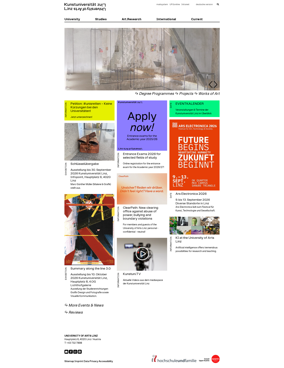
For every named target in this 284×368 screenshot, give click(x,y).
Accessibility (106, 361)
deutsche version (204, 4)
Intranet (185, 4)
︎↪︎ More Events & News (84, 305)
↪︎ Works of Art (207, 94)
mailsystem (162, 4)
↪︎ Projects (184, 94)
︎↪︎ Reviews (73, 312)
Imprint (78, 361)
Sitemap (69, 361)
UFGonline (175, 4)
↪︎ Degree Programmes (154, 94)
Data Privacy (91, 361)
